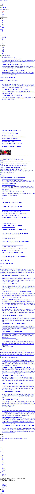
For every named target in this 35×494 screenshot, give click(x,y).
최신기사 (3, 462)
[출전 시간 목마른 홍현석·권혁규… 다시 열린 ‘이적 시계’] (9, 99)
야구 (0, 451)
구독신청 (3, 53)
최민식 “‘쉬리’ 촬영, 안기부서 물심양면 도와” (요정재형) (12, 331)
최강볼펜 (1, 149)
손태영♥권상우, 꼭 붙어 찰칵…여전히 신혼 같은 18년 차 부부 (13, 191)
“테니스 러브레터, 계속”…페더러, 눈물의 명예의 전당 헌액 (12, 252)
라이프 (2, 461)
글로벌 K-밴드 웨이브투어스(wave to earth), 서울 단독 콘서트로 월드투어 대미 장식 (17, 291)
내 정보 (2, 4)
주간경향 (4, 0)
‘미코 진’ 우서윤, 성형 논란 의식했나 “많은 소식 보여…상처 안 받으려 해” (15, 89)
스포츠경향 (3, 49)
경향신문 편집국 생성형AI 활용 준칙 (15, 438)
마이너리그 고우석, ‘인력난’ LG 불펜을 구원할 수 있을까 (12, 64)
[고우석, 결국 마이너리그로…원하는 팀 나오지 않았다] (8, 141)
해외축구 (3, 455)
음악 (2, 449)
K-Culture (3, 16)
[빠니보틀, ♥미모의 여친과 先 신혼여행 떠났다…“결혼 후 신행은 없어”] (10, 215)
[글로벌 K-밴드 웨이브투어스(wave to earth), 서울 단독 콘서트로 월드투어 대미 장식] (12, 297)
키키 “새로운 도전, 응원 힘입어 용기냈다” (9, 283)
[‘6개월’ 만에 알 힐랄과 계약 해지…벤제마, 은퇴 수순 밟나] (9, 423)
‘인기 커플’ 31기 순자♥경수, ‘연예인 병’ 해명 (10, 133)
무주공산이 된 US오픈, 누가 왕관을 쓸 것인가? (10, 399)
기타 (0, 472)
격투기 (2, 31)
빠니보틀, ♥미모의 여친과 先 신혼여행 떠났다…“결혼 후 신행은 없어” (14, 213)
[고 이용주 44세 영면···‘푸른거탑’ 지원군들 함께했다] (8, 238)
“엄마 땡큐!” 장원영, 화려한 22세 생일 (8, 185)
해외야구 (3, 25)
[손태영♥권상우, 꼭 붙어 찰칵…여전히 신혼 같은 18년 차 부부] (9, 195)
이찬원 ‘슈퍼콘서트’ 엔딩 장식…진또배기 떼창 (10, 339)
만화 (0, 35)
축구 (2, 13)
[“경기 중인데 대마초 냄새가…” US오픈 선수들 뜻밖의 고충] (9, 246)
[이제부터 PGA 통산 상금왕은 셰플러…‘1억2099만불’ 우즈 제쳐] (9, 365)
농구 (2, 457)
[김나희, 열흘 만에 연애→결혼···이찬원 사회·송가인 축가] (9, 62)
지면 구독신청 (3, 468)
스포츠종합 (3, 14)
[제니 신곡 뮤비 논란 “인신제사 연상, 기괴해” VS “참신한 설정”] (9, 74)
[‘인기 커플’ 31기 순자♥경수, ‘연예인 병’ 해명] (7, 135)
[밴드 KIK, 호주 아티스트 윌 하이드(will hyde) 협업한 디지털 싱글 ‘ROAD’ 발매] (11, 305)
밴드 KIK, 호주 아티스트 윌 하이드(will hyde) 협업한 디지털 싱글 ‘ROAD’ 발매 (16, 299)
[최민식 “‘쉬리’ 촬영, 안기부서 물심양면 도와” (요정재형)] (9, 338)
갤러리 (2, 43)
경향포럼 (3, 487)
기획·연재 (1, 38)
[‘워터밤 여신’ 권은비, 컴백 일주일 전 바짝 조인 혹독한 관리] (9, 183)
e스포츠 (3, 460)
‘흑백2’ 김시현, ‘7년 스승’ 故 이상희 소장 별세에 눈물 (11, 146)
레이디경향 (6, 0)
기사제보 (3, 52)
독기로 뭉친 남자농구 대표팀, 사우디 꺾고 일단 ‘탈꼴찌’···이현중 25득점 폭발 (16, 367)
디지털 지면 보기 (4, 474)
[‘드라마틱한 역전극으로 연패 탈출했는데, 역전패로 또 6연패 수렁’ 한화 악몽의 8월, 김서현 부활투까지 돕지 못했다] (16, 415)
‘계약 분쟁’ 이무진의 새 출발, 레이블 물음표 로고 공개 (11, 130)
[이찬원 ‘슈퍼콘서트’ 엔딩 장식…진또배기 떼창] (7, 346)
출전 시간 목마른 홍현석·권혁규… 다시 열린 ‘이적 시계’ (12, 95)
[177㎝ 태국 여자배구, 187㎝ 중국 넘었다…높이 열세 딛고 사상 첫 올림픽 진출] (11, 211)
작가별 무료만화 (4, 36)
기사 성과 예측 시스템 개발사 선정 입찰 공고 (5, 438)
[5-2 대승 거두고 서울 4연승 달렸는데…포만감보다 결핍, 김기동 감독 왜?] (9, 357)
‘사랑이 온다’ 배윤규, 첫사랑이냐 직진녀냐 (9, 307)
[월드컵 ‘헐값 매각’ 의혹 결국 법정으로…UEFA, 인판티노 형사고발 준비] (10, 250)
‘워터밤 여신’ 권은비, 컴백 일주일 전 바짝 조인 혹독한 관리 (12, 179)
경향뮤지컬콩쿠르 (4, 485)
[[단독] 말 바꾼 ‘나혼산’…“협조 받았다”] (5, 55)
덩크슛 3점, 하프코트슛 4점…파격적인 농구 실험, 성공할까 (12, 383)
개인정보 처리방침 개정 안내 (23, 438)
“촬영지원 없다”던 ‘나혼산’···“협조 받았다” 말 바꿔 (12, 206)
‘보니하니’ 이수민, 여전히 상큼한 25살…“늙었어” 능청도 (12, 143)
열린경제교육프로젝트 (4, 486)
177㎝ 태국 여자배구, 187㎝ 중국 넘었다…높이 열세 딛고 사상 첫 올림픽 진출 (16, 210)
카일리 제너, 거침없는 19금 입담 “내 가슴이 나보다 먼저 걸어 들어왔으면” (15, 217)
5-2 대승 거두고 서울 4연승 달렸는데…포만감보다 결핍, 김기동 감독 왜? (13, 350)
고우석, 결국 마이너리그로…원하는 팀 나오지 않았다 (11, 140)
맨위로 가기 (2, 493)
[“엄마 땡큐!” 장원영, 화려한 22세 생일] (6, 190)
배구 (2, 30)
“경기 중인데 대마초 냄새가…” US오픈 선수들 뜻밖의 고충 (12, 245)
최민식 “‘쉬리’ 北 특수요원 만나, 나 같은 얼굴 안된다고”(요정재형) (14, 323)
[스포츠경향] (3, 7)
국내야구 (3, 24)
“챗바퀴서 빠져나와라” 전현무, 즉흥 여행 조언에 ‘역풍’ (8, 57)
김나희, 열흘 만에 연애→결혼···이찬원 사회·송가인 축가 (12, 202)
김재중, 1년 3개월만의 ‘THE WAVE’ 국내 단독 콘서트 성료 (12, 315)
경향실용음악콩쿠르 (4, 484)
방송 (2, 20)
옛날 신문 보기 (3, 470)
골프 (2, 459)
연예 (2, 12)
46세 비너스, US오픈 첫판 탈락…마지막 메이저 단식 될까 (12, 391)
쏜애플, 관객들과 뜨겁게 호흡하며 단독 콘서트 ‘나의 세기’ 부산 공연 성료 (15, 275)
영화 (2, 22)
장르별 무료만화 (4, 37)
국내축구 (3, 27)
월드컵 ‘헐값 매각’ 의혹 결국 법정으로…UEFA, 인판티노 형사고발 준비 (14, 248)
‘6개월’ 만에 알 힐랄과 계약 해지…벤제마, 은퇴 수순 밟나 (12, 417)
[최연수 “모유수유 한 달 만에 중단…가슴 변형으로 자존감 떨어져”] (10, 138)
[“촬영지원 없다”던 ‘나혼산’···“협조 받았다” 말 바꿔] (8, 227)
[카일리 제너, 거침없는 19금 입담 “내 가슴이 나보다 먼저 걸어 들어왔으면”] (11, 234)
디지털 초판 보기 (4, 475)
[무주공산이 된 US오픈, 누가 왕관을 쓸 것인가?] (7, 406)
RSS (2, 471)
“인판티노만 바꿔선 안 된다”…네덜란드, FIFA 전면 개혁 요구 (13, 375)
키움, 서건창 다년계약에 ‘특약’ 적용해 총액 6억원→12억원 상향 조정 (14, 256)
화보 (2, 448)
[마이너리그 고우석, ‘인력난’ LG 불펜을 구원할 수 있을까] (9, 68)
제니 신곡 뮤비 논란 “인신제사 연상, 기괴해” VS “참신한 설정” (13, 70)
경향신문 (1, 0)
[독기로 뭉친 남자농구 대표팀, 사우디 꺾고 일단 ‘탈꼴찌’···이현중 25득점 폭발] (11, 373)
